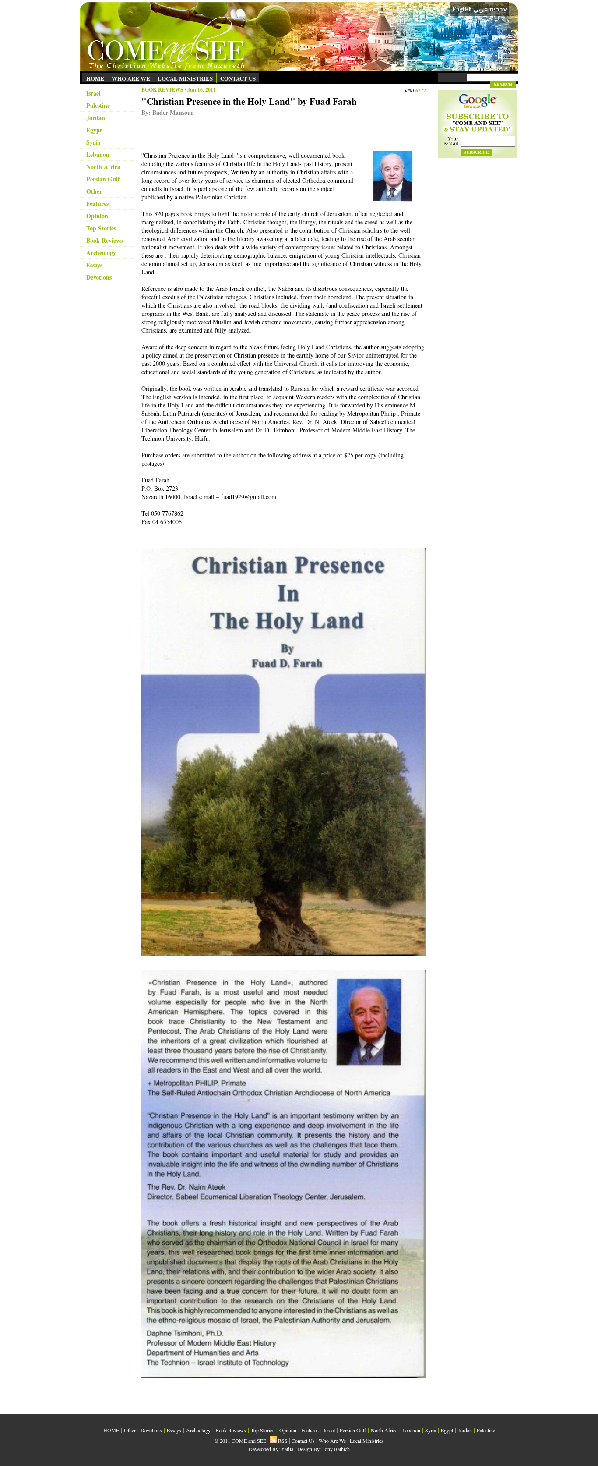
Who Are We (332, 1440)
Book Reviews (104, 240)
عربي (481, 9)
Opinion (97, 215)
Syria (93, 142)
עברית (498, 9)
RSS (282, 1440)
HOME (95, 78)
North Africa (103, 166)
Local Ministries (366, 1440)
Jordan (95, 117)
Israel (93, 93)
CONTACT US (238, 78)
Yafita (287, 1448)
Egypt (94, 130)
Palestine (98, 105)
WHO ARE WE (131, 78)
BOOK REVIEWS (162, 89)
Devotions (99, 277)
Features (97, 203)
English (462, 9)
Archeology (101, 252)
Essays (94, 264)
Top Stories (101, 228)
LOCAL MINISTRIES (185, 78)
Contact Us (303, 1440)
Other (94, 191)
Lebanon (97, 154)
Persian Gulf (103, 179)
